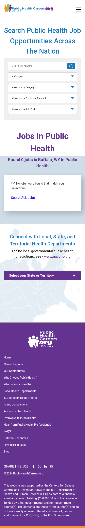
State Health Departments (20, 397)
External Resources (16, 438)
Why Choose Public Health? (21, 377)
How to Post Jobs (15, 444)
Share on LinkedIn (45, 466)
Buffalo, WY (18, 76)
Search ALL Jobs (23, 198)
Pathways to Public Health (20, 418)
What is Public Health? (17, 384)
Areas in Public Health (17, 411)
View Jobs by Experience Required (29, 98)
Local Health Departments (20, 391)
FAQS (7, 431)
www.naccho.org (57, 256)
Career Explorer (13, 364)
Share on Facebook (33, 466)
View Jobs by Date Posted (24, 109)
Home (7, 357)
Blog (6, 451)
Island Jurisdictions (16, 404)
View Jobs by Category (23, 87)
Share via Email (51, 466)
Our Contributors (14, 370)
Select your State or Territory (31, 275)
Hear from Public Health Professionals (27, 424)
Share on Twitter (39, 466)
